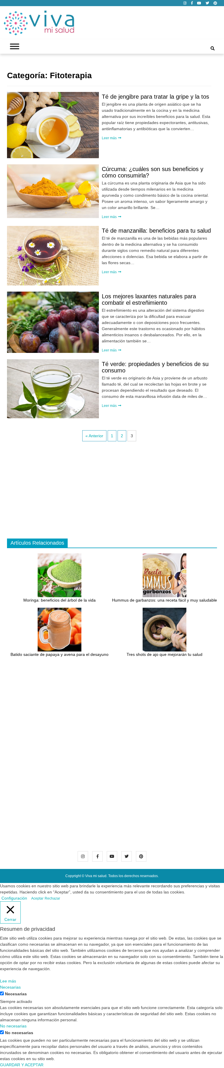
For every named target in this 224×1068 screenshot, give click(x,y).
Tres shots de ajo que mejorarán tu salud (164, 654)
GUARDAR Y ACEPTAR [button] (21, 1064)
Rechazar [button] (52, 898)
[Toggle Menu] (14, 46)
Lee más (8, 981)
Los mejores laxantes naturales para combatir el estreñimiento (149, 299)
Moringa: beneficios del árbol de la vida (59, 600)
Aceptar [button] (37, 898)
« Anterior (94, 435)
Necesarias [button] (10, 987)
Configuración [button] (14, 898)
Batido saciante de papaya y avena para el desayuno (59, 654)
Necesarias (16, 994)
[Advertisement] (112, 492)
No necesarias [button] (13, 1026)
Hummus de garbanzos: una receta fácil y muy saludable (164, 600)
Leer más (110, 138)
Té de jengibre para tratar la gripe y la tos (155, 96)
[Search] (212, 48)
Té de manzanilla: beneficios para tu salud (156, 230)
